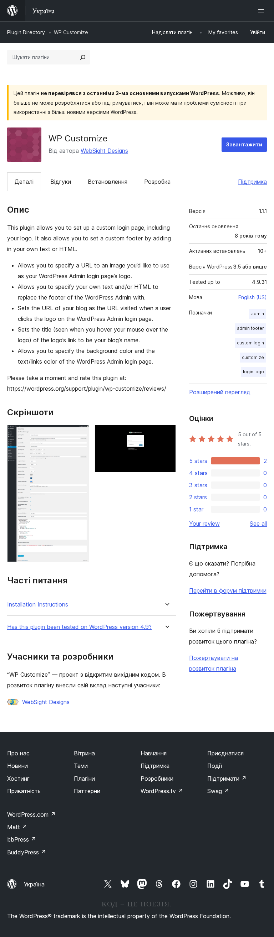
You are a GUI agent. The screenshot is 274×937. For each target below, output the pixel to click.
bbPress (21, 839)
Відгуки (60, 181)
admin (257, 313)
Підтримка (252, 181)
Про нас (18, 753)
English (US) (252, 297)
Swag (218, 791)
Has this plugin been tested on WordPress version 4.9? (79, 627)
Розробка (157, 181)
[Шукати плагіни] (83, 57)
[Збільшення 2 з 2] (166, 434)
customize (253, 357)
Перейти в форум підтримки (228, 590)
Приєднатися (225, 753)
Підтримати (227, 778)
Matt (17, 827)
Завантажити (244, 144)
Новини (17, 765)
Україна (34, 884)
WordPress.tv (162, 791)
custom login (250, 342)
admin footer (250, 328)
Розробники (157, 778)
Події (214, 765)
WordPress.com (31, 814)
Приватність (24, 791)
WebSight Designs (104, 150)
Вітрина (84, 753)
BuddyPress (26, 852)
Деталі (24, 181)
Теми (81, 765)
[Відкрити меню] (262, 10)
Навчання (154, 753)
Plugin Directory (26, 32)
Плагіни (84, 778)
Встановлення (107, 181)
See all (258, 523)
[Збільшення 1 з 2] (79, 434)
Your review (204, 523)
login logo (253, 371)
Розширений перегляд (219, 392)
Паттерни (87, 791)
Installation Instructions (37, 604)
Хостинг (18, 778)
